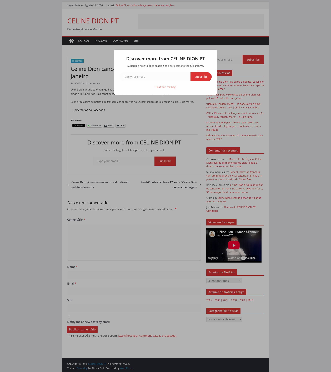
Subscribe (201, 77)
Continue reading (166, 87)
